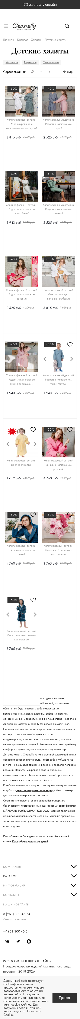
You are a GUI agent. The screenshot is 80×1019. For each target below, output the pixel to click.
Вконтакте (7, 941)
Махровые (12, 62)
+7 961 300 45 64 (16, 931)
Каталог (10, 876)
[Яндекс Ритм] (29, 941)
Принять (64, 998)
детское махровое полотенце (34, 790)
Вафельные (30, 62)
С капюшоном (51, 62)
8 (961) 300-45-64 (16, 914)
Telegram (18, 941)
